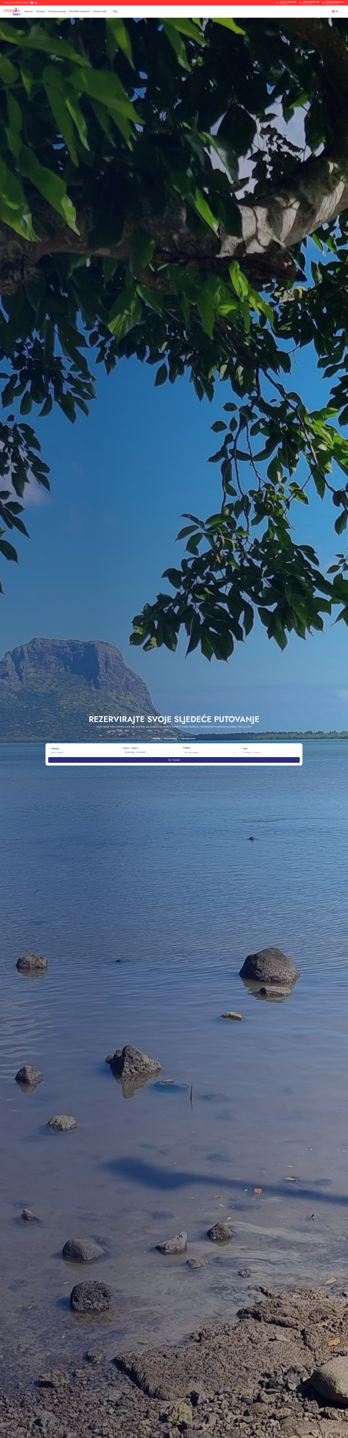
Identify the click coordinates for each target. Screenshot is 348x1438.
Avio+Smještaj (170, 738)
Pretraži (176, 759)
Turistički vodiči (100, 11)
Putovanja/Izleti (188, 738)
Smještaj (156, 738)
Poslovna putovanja (57, 11)
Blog (115, 11)
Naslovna (28, 11)
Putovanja (40, 11)
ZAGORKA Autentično (79, 11)
